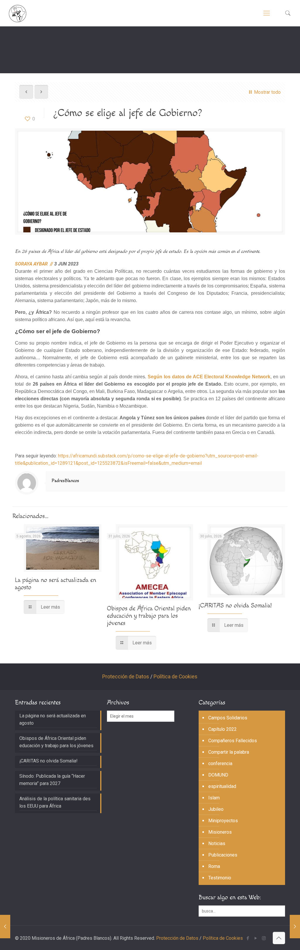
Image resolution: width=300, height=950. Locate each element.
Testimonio (219, 878)
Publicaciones (222, 855)
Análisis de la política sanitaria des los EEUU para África (55, 802)
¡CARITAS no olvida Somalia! (235, 605)
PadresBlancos (65, 480)
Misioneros (220, 832)
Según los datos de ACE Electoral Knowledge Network (209, 376)
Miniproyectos (223, 820)
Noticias (216, 843)
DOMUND (218, 775)
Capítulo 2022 (222, 729)
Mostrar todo (267, 92)
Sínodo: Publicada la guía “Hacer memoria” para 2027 (52, 779)
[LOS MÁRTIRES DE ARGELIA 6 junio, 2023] (5, 926)
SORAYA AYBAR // (34, 264)
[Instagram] (264, 938)
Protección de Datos (125, 677)
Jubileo (216, 809)
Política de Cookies (175, 677)
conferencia (220, 763)
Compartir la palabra (228, 752)
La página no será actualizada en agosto (52, 719)
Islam (214, 798)
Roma (214, 866)
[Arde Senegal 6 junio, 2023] (295, 926)
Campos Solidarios (227, 718)
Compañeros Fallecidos (232, 740)
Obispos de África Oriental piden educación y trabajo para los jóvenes (149, 616)
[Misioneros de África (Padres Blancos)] (17, 13)
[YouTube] (256, 938)
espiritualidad (222, 786)
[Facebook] (248, 938)
